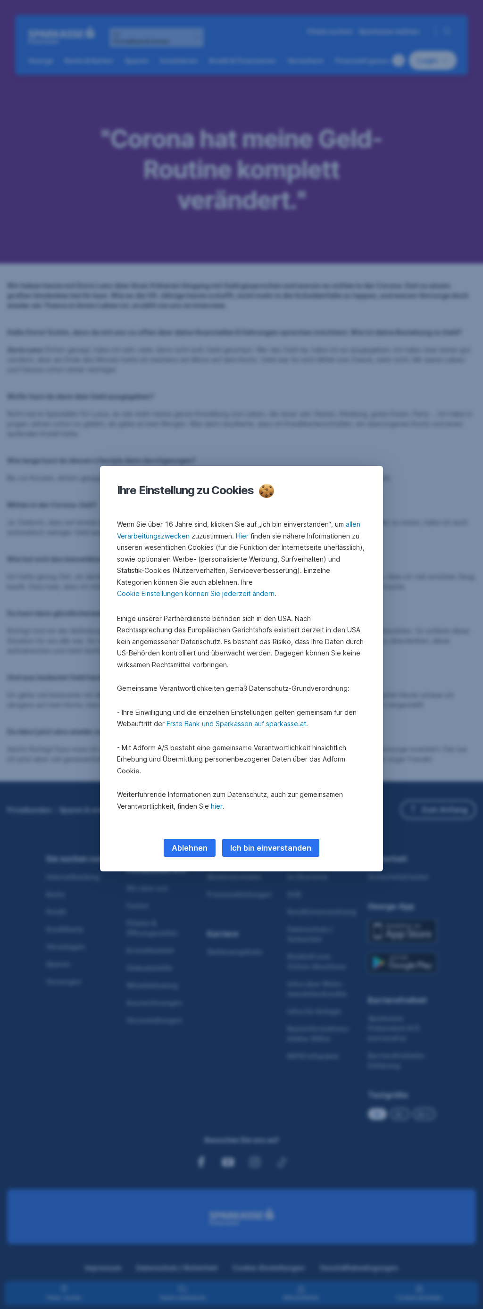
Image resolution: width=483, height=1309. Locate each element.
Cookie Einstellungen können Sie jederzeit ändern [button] (196, 593)
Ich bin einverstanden (270, 848)
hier (217, 806)
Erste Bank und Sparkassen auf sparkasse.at (236, 724)
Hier (242, 536)
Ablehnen (190, 848)
